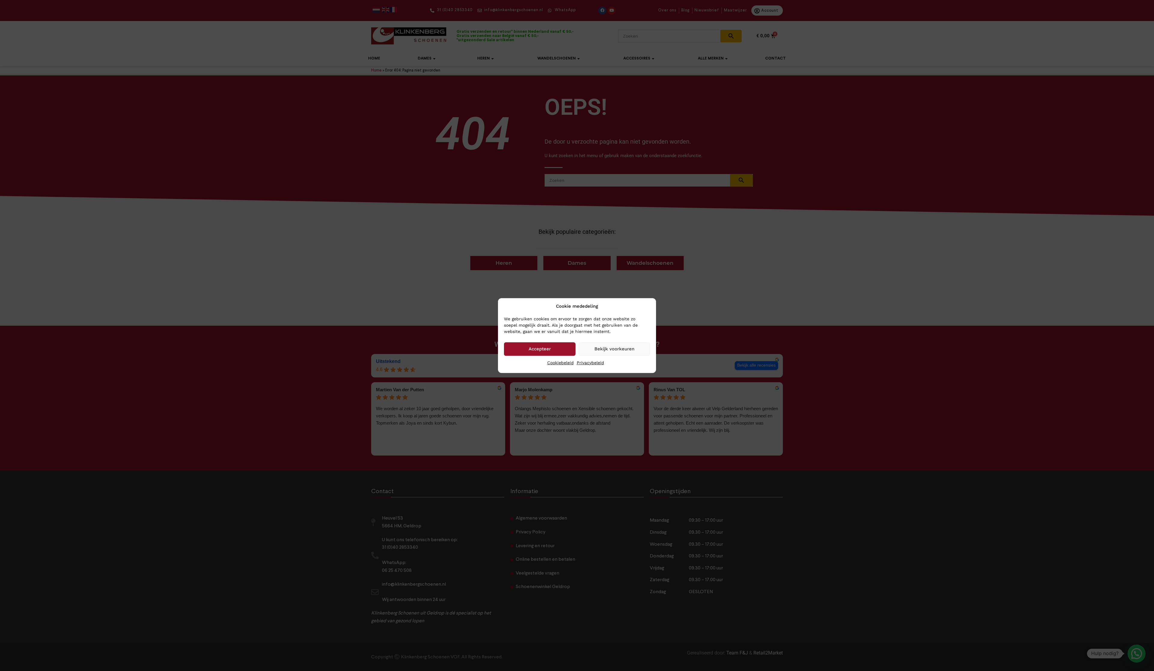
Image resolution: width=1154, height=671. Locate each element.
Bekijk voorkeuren (614, 349)
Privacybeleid (590, 362)
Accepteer (540, 349)
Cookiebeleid (560, 362)
